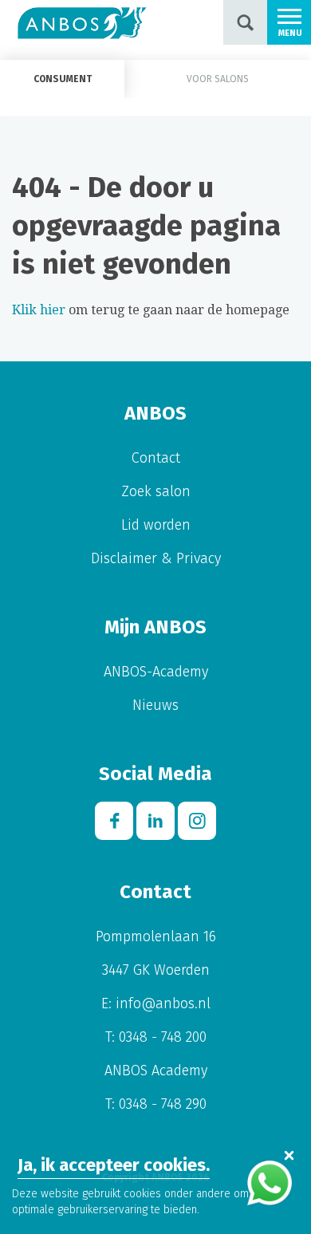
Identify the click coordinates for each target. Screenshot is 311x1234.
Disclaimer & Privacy (156, 558)
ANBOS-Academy (156, 671)
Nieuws (155, 705)
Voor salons (218, 79)
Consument (62, 79)
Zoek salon (156, 491)
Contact (156, 458)
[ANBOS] (82, 22)
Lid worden (156, 525)
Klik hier (38, 309)
